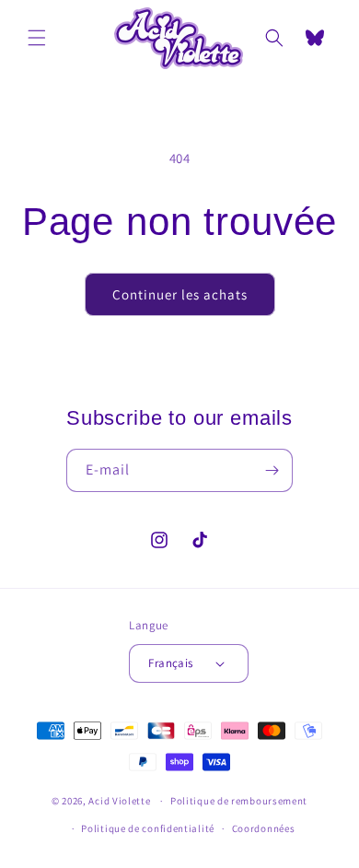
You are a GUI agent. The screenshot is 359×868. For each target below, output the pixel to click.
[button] (37, 38)
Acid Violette (119, 800)
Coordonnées (263, 828)
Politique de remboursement (238, 800)
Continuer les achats (180, 294)
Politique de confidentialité (147, 828)
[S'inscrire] (271, 470)
